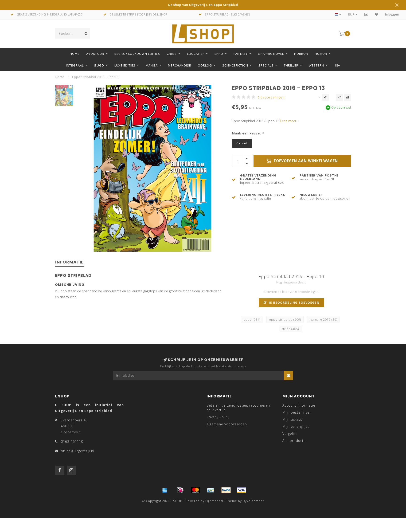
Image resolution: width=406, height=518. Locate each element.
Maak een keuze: (248, 133)
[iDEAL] (180, 490)
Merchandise (179, 65)
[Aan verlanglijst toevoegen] (339, 97)
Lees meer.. (289, 121)
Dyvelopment (253, 501)
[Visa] (241, 490)
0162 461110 (72, 441)
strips (290, 329)
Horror (301, 53)
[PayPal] (226, 490)
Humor (321, 53)
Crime (172, 53)
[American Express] (165, 490)
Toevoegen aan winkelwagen (305, 160)
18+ (337, 65)
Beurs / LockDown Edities (137, 53)
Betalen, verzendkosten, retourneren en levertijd (238, 407)
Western (316, 65)
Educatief (195, 53)
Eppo (219, 53)
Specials (265, 65)
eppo (251, 320)
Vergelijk (289, 433)
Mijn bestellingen (297, 412)
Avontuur (95, 53)
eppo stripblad (285, 320)
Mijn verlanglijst (295, 426)
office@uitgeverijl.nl (77, 451)
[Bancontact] (211, 490)
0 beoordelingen (271, 97)
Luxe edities (124, 65)
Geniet (241, 143)
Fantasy (241, 53)
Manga (152, 65)
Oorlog (205, 65)
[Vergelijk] (366, 14)
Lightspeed (214, 501)
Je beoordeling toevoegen (293, 303)
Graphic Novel (271, 53)
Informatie (69, 262)
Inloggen (392, 14)
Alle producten (295, 440)
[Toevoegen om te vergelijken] (347, 97)
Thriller (291, 65)
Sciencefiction (235, 65)
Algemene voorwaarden (227, 424)
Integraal (75, 65)
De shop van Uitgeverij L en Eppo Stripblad (203, 5)
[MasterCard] (195, 490)
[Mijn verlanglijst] (376, 14)
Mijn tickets (292, 419)
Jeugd (99, 65)
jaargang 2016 (323, 320)
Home (74, 53)
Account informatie (298, 405)
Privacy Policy (218, 417)
